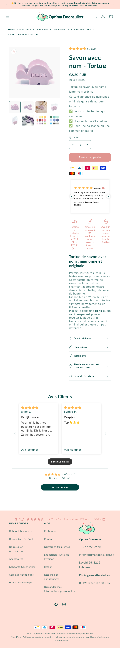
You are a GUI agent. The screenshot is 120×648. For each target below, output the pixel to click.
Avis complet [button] (29, 449)
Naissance (25, 29)
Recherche (50, 530)
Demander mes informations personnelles (59, 588)
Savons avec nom (80, 29)
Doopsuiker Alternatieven (51, 29)
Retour (48, 566)
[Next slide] (105, 433)
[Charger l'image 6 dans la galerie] (28, 120)
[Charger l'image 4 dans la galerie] (54, 107)
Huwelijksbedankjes (21, 582)
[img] (29, 407)
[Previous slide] (14, 433)
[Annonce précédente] (6, 4)
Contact (49, 538)
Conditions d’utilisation (97, 637)
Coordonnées (61, 640)
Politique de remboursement (36, 637)
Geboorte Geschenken (22, 566)
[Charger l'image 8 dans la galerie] (54, 120)
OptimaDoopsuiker (45, 634)
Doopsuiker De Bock (21, 538)
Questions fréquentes (57, 546)
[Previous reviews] (72, 196)
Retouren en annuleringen (52, 576)
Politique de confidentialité (68, 637)
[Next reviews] (108, 196)
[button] (8, 16)
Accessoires (16, 558)
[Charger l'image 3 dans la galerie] (41, 107)
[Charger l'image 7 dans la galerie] (41, 120)
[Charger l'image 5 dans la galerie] (14, 120)
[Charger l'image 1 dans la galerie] (14, 107)
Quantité (74, 137)
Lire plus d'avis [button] (60, 461)
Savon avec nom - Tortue (23, 34)
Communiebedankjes (21, 574)
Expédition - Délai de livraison (56, 556)
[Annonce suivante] (113, 4)
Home (11, 29)
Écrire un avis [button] (60, 487)
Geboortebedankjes (20, 530)
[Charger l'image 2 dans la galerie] (28, 107)
